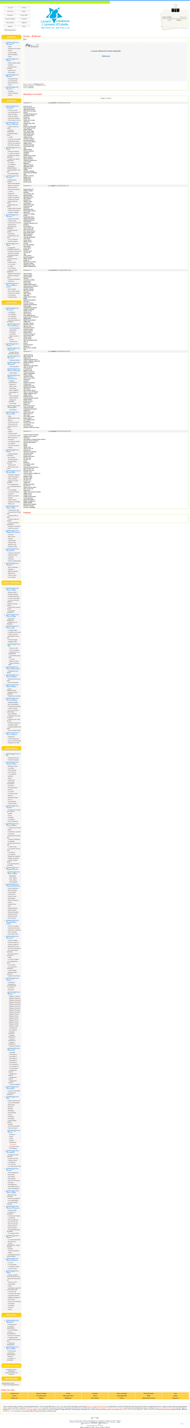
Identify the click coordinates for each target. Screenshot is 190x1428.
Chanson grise (36, 1411)
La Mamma (11, 819)
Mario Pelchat (12, 910)
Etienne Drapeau (13, 900)
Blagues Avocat (14, 1014)
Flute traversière (13, 83)
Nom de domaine (13, 682)
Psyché (54, 1411)
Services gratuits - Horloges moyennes (65, 1407)
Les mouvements (13, 326)
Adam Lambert (12, 873)
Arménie (9, 807)
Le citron (10, 266)
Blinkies (10, 1356)
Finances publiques (14, 839)
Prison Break (12, 801)
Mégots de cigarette (14, 856)
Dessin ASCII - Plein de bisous (128, 1409)
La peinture (11, 312)
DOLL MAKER (12, 714)
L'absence (174, 1406)
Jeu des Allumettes (13, 1103)
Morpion (10, 1108)
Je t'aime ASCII (12, 433)
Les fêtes (9, 177)
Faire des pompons (14, 1198)
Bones (10, 778)
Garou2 (11, 1140)
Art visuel (9, 310)
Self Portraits (12, 540)
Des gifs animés (13, 459)
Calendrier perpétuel (14, 706)
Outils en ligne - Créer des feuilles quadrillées (24, 1411)
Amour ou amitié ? (67, 1406)
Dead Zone (11, 780)
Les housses (12, 295)
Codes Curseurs (13, 634)
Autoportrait (12, 330)
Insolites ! (11, 1374)
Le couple (11, 162)
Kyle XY (10, 789)
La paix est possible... (14, 1091)
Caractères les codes (14, 632)
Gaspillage (11, 841)
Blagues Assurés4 (14, 1008)
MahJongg (11, 1105)
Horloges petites (13, 725)
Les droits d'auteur (13, 492)
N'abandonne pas (13, 758)
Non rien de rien (13, 1222)
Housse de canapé (13, 293)
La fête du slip (12, 847)
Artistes (9, 345)
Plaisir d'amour (12, 1226)
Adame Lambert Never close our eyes (13, 1275)
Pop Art (11, 339)
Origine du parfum (13, 858)
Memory (10, 1107)
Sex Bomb (11, 1118)
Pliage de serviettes (14, 502)
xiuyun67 (53, 103)
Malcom (10, 795)
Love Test (11, 988)
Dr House (11, 785)
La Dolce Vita (12, 1291)
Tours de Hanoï (12, 1128)
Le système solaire (13, 1266)
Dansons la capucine (14, 930)
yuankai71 (54, 270)
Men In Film (11, 536)
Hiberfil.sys (11, 737)
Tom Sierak (12, 403)
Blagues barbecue (14, 998)
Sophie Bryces (13, 398)
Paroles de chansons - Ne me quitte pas (111, 1409)
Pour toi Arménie (13, 821)
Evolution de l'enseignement (11, 985)
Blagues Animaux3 (15, 1004)
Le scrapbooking (13, 484)
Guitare (10, 431)
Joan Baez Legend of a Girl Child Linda (14, 1288)
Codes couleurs (13, 708)
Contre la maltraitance (10, 130)
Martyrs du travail (14, 1046)
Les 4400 (11, 791)
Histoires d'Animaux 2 (12, 1036)
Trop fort (10, 1307)
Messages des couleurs (12, 973)
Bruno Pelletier (12, 890)
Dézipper (11, 569)
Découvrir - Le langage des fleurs (150, 1406)
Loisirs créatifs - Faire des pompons (49, 1407)
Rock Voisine (12, 918)
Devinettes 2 (13, 1054)
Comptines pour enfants (11, 923)
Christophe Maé (13, 79)
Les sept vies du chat (14, 1166)
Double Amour (99, 1409)
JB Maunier (12, 1142)
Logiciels (11, 494)
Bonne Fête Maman (14, 183)
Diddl (9, 46)
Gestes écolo (12, 262)
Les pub (8, 1170)
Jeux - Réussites (163, 1407)
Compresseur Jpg (13, 510)
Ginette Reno (12, 904)
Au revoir (157, 1407)
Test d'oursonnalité (13, 1126)
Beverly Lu (12, 384)
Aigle (9, 416)
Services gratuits (11, 700)
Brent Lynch (13, 386)
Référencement (11, 686)
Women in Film (12, 546)
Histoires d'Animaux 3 (12, 1039)
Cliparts (10, 65)
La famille (13, 148)
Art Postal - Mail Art (13, 475)
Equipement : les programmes (13, 652)
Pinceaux (11, 559)
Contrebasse (13, 1028)
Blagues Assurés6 (14, 1012)
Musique (9, 76)
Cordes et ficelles (13, 477)
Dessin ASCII (10, 414)
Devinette (12, 1052)
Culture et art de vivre (11, 1373)
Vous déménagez (13, 173)
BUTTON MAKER (13, 704)
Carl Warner (13, 410)
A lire (13, 754)
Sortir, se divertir (13, 116)
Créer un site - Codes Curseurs (16, 1409)
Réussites (11, 1116)
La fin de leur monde (14, 139)
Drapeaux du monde (14, 48)
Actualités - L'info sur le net (39, 1406)
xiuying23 (54, 431)
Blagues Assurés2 (14, 1006)
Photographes (12, 407)
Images (8, 60)
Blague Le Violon (14, 996)
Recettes (9, 216)
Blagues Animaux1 (15, 1000)
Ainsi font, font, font (13, 928)
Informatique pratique (13, 669)
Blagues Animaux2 (15, 1002)
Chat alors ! (11, 982)
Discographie (13, 882)
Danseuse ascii (12, 424)
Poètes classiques (13, 1251)
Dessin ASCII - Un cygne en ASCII (78, 1406)
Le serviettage (12, 490)
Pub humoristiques (13, 1188)
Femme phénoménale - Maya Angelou (13, 1245)
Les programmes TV (14, 112)
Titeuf (9, 56)
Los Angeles (12, 854)
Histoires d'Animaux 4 (12, 1043)
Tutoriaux (9, 565)
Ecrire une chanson (14, 1335)
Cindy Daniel (12, 892)
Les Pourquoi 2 (14, 1064)
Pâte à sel (11, 504)
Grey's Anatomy (12, 787)
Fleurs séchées (12, 479)
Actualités (9, 108)
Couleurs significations (11, 1327)
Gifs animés (11, 72)
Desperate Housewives (10, 782)
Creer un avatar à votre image (13, 711)
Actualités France (11, 1369)
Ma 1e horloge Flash (14, 730)
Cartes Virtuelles (13, 93)
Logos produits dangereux (12, 271)
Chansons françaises (14, 948)
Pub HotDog (12, 1178)
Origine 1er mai (12, 195)
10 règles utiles (12, 630)
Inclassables (10, 1088)
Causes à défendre (12, 124)
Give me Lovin (12, 1282)
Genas (10, 50)
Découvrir (9, 44)
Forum (10, 95)
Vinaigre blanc (12, 297)
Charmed (12, 1134)
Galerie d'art (11, 70)
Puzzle (10, 1114)
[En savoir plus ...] (104, 1423)
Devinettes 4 (13, 1058)
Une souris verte (13, 934)
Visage (10, 447)
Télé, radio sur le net (14, 120)
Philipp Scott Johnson (13, 532)
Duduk (10, 813)
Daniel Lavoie (12, 896)
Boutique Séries (13, 766)
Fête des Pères (12, 187)
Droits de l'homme (13, 151)
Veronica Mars (12, 803)
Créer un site (10, 628)
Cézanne (11, 534)
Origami (10, 498)
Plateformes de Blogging (12, 623)
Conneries (11, 834)
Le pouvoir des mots (14, 1293)
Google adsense (13, 594)
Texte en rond (12, 575)
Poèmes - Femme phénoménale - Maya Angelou (77, 1409)
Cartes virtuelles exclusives (12, 454)
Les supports (12, 316)
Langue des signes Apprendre (13, 159)
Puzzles (10, 1132)
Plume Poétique (13, 54)
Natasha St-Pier (13, 914)
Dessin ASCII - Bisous (50, 1406)
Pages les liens (14, 661)
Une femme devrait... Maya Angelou (13, 1255)
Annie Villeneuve (13, 888)
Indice (10, 1286)
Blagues (10, 994)
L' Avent (10, 191)
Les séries (11, 768)
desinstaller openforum (11, 611)
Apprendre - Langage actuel (61, 1409)
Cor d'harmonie (12, 81)
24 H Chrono (12, 772)
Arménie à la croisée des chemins (13, 810)
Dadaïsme (12, 332)
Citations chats (12, 1160)
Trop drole (11, 1303)
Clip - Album (13, 878)
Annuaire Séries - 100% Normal (180, 1409)
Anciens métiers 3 (13, 944)
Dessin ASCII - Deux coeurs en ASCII (166, 1409)
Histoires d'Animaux (11, 1032)
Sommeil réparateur (14, 279)
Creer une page (14, 650)
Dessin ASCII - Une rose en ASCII (79, 1407)
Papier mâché (12, 500)
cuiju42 (53, 185)
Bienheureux (12, 1241)
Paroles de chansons (13, 1208)
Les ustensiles (12, 318)
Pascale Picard (12, 916)
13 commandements (14, 1240)
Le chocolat (11, 264)
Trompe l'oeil (13, 341)
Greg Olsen (12, 388)
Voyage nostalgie (13, 212)
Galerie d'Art (12, 465)
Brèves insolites (11, 825)
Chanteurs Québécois (13, 886)
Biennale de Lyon (13, 946)
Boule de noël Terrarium (11, 1195)
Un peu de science (12, 1260)
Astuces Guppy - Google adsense (46, 1411)
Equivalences (12, 225)
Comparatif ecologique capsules (13, 248)
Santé (8, 245)
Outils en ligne (10, 508)
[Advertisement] (106, 518)
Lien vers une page (14, 598)
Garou (10, 85)
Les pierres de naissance (12, 967)
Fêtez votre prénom (14, 189)
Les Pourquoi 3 (14, 1066)
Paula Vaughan (14, 396)
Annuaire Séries (11, 764)
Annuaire (11, 91)
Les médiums (12, 314)
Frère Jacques (12, 932)
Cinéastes (10, 350)
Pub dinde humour (13, 1186)
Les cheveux (12, 268)
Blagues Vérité (13, 1024)
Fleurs (10, 429)
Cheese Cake (12, 221)
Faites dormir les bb (14, 1101)
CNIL (77, 1422)
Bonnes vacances (13, 185)
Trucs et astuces (13, 239)
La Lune (10, 1262)
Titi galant (11, 439)
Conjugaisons (12, 1324)
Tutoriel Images (12, 640)
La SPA (10, 137)
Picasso (10, 538)
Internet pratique (11, 676)
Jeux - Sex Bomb (109, 1406)
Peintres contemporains (12, 377)
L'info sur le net (12, 110)
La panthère (11, 1162)
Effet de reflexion (13, 571)
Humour (9, 980)
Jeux (8, 1098)
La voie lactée (12, 1264)
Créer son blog (11, 616)
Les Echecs (11, 852)
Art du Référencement (11, 689)
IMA (9, 906)
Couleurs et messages (11, 1359)
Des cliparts (11, 457)
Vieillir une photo (13, 528)
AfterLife (10, 776)
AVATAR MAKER (13, 702)
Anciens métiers (13, 940)
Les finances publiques (11, 1093)
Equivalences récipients (11, 227)
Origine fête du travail (14, 208)
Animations (11, 1371)
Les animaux (10, 1152)
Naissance (11, 193)
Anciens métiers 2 (13, 942)
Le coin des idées (13, 471)
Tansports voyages (13, 118)
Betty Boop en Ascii (14, 418)
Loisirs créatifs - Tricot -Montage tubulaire (25, 1406)
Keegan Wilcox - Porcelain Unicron (13, 353)
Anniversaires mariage (11, 180)
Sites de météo (12, 114)
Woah (10, 1309)
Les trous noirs (12, 1268)
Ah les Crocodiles (13, 926)
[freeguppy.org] (85, 1423)
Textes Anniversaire (14, 210)
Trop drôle (11, 1305)
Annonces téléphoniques (11, 1353)
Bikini (9, 830)
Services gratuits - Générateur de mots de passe (110, 1407)
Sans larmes (171, 1407)
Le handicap (12, 164)
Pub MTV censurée (14, 145)
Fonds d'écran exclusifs (12, 462)
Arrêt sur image (179, 1406)
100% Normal (12, 770)
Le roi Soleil (11, 965)
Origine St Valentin (13, 197)
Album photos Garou (14, 63)
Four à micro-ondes (14, 291)
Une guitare (11, 443)
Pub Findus (11, 1176)
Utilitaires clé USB (13, 743)
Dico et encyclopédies (11, 1332)
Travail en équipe (13, 760)
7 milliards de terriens (14, 828)
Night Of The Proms (14, 976)
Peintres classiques (13, 370)
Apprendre (9, 1322)
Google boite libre (13, 596)
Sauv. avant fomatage (14, 741)
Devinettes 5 (13, 1060)
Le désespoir (28, 1409)
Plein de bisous (12, 437)
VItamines (11, 281)
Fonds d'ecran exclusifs (12, 67)
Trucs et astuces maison (11, 286)
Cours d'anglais (13, 1330)
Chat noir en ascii (13, 422)
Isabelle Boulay (12, 908)
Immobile (11, 817)
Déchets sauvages (13, 253)
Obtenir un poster (13, 496)
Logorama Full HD (13, 1295)
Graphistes (11, 364)
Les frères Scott (12, 793)
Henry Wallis (13, 373)
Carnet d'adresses (13, 739)
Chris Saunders (14, 366)
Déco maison (12, 289)
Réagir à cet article (106, 98)
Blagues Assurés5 (14, 1010)
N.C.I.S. (10, 799)
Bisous (10, 420)
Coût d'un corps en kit (14, 251)
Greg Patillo (11, 1284)
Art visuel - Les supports (162, 1406)
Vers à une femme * (92, 1409)
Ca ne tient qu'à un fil (50, 1409)
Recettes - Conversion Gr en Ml (119, 1406)
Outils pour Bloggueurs (11, 619)
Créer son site (13, 648)
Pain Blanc (11, 234)
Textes (10, 1253)
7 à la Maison (12, 774)
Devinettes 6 (13, 1062)
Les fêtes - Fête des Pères (92, 1407)
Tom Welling (13, 1148)
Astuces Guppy (11, 590)
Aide (9, 646)
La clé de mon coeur (14, 435)
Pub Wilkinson (12, 1184)
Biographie (12, 876)
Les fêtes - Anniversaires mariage (9, 1406)
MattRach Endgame (14, 1297)
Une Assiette (12, 577)
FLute (10, 815)
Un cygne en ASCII (13, 441)
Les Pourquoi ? (14, 1068)
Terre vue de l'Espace (14, 1301)
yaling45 (53, 351)
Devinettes (11, 1050)
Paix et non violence (14, 143)
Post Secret (11, 1299)
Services (9, 89)
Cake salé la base (13, 219)
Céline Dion (11, 894)
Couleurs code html (14, 553)
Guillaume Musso (14, 360)
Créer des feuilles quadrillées (13, 523)
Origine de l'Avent (13, 199)
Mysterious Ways (13, 797)
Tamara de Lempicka (12, 400)
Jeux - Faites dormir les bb (129, 1407)
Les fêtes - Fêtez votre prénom (137, 1406)
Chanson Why (12, 1210)
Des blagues (13, 1030)
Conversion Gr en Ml (14, 223)
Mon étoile (128, 1406)
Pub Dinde (11, 1174)
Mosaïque (11, 1110)
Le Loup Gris (12, 1164)
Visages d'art (12, 542)
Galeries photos (13, 555)
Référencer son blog (14, 696)
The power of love (13, 1233)
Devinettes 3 (13, 1056)
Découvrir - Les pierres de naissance (96, 1406)
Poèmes (9, 1237)
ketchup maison (13, 241)
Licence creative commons (102, 1427)
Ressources (10, 550)
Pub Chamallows (13, 1172)
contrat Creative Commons (80, 1420)
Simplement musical (12, 1071)
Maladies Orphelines (14, 274)
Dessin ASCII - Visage (180, 1407)
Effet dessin (11, 573)
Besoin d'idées (11, 1348)
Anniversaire (12, 1351)
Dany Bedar (11, 898)
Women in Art (12, 544)
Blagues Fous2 (13, 1022)
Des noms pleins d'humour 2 (12, 954)
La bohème (11, 1218)
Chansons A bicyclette (11, 1213)
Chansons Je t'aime (14, 1216)
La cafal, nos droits (13, 153)
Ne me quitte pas (13, 1220)
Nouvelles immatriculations (12, 167)
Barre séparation (13, 567)
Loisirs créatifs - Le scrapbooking (18, 1407)
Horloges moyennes (14, 723)
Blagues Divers (14, 1016)
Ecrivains (10, 358)
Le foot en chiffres (13, 959)
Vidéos (8, 1272)
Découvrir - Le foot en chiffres (39, 1409)
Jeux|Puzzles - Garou (8, 1411)
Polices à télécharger (14, 561)
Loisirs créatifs (11, 1192)
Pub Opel (11, 1182)
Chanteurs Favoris (12, 869)
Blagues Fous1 (13, 1020)
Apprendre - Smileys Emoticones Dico (147, 1409)
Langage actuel (13, 1337)
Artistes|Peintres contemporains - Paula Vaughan (145, 1407)
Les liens (12, 659)
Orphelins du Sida (13, 141)
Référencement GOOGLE (12, 693)
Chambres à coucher (14, 832)
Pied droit (11, 990)
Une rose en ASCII (13, 445)
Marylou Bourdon (13, 912)
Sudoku (10, 1124)
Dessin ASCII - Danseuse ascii (34, 1407)
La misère (169, 1406)
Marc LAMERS (13, 390)
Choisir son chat (13, 1158)
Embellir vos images (14, 526)
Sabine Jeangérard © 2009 (87, 1427)
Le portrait (12, 334)
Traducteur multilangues (11, 1343)
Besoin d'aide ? (12, 592)
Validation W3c (12, 642)
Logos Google (12, 52)
